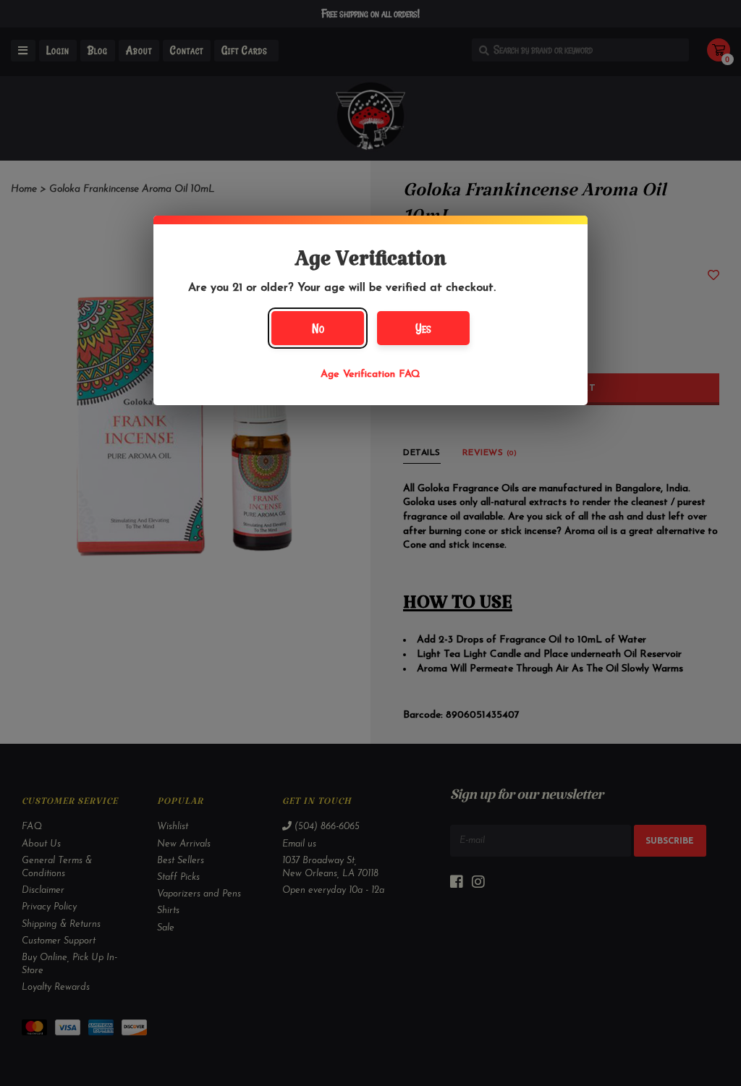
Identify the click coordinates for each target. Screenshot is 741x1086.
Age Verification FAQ (370, 374)
